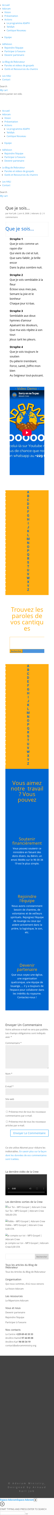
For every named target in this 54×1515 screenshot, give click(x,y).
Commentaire (13, 1043)
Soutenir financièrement (27, 841)
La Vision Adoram (14, 1288)
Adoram (35, 213)
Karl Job (12, 213)
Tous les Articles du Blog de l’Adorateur (25, 1271)
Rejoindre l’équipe (14, 1317)
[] (27, 961)
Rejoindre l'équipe (27, 898)
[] (27, 835)
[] (27, 892)
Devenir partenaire (27, 967)
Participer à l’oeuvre (15, 1322)
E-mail (9, 1086)
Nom (8, 1073)
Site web (9, 1099)
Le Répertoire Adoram (17, 1300)
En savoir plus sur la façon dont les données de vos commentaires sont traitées (26, 1155)
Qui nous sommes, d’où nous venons (24, 1283)
